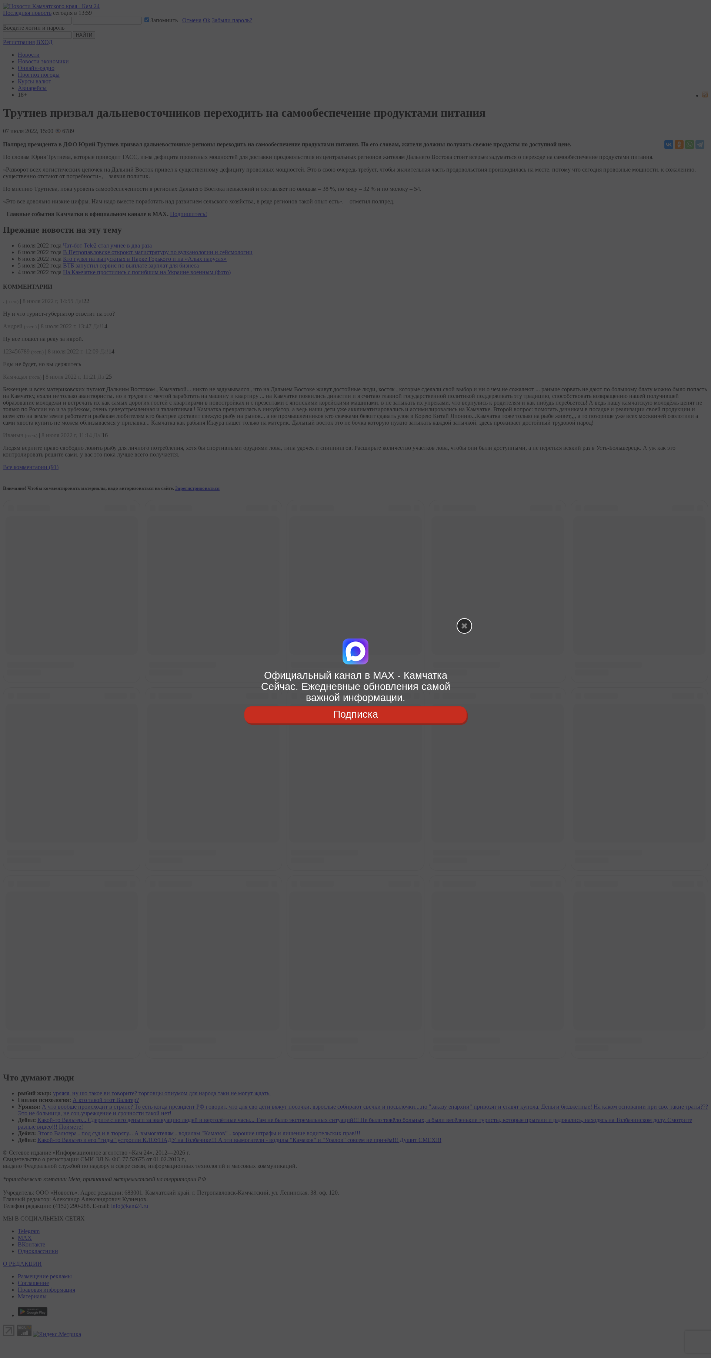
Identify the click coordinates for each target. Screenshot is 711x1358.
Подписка (355, 714)
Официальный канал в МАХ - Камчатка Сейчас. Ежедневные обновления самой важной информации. (355, 686)
